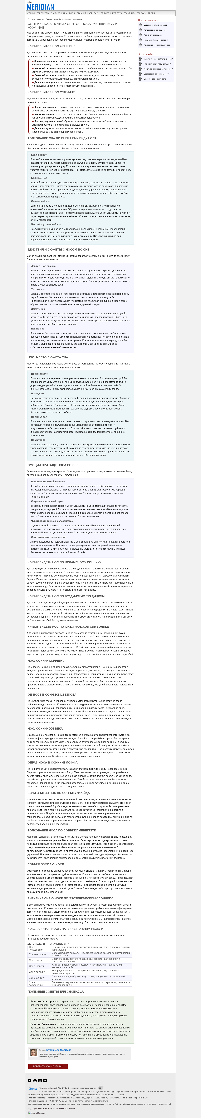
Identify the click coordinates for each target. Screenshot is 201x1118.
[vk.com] (29, 1082)
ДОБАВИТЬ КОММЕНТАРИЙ (48, 1066)
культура (117, 13)
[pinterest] (35, 1082)
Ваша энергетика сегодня (155, 25)
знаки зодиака (59, 13)
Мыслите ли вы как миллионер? (158, 69)
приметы (106, 13)
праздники (129, 13)
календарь (93, 13)
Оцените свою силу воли (155, 79)
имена (71, 13)
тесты (151, 13)
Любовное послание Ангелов (157, 45)
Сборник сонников (36, 19)
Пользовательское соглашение (61, 1108)
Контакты (42, 1108)
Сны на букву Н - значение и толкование (64, 19)
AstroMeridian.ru (48, 1088)
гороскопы (43, 13)
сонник (31, 13)
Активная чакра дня (153, 35)
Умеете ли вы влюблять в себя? (158, 59)
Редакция (32, 1108)
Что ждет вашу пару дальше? (157, 64)
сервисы (141, 13)
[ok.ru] (40, 1082)
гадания (81, 13)
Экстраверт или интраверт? (156, 74)
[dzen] (45, 1082)
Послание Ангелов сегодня (156, 40)
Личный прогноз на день (155, 30)
